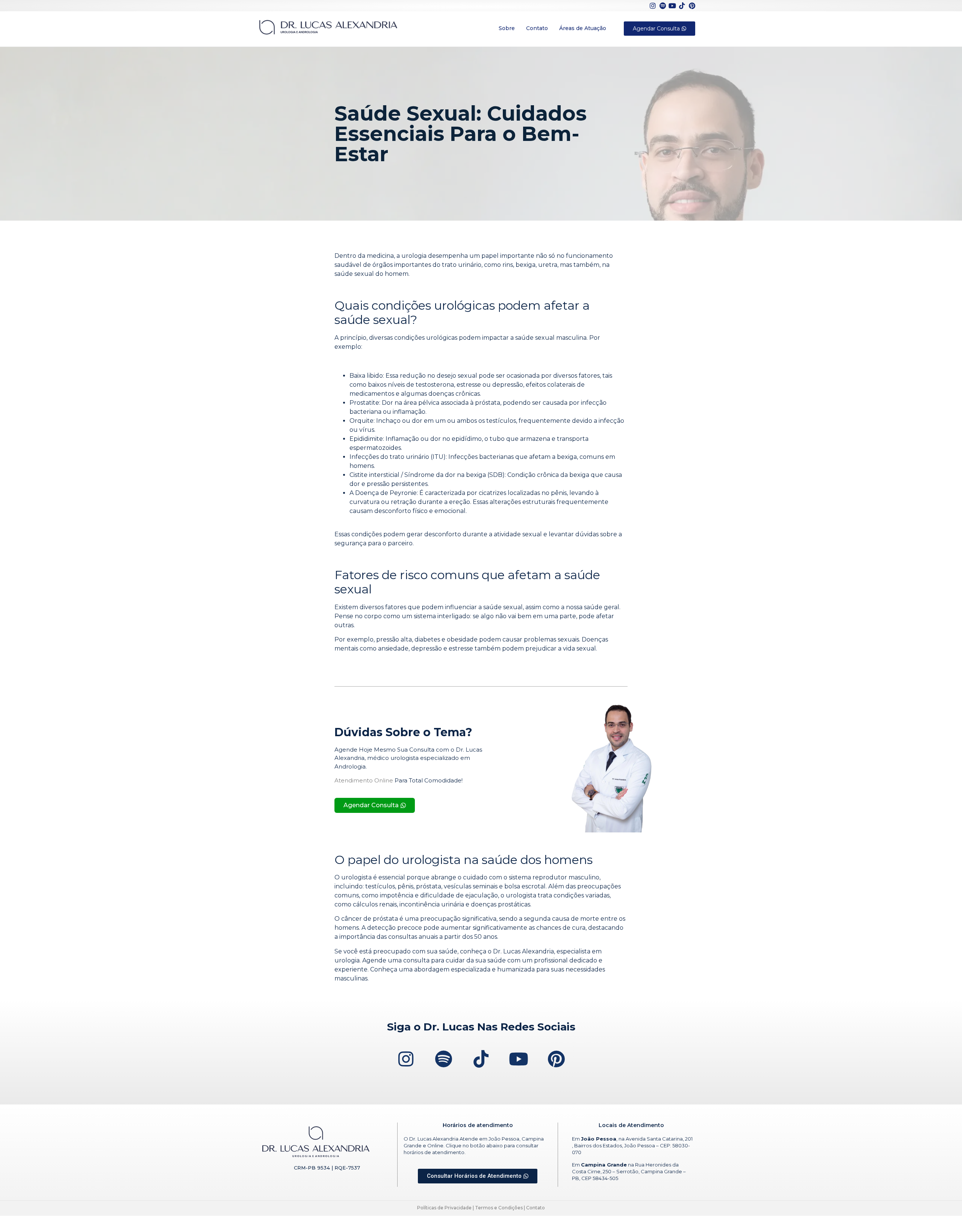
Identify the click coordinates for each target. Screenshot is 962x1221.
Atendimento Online (363, 780)
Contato (537, 28)
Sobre (507, 28)
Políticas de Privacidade (444, 1207)
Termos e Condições (499, 1207)
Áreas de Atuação (582, 28)
